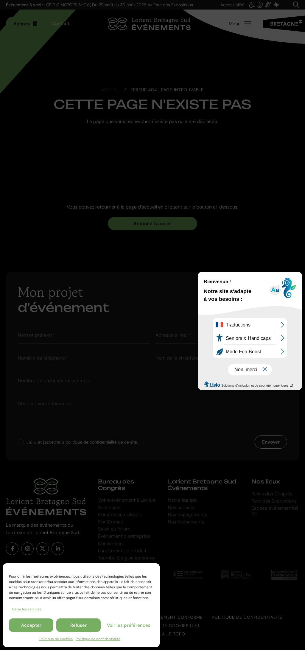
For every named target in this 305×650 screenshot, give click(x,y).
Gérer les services (26, 609)
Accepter (31, 625)
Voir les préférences (128, 625)
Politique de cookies (56, 639)
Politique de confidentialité (98, 639)
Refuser (78, 625)
